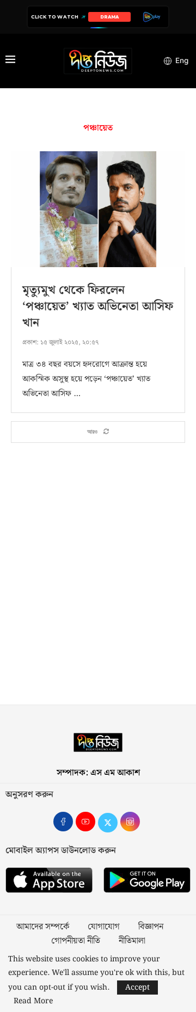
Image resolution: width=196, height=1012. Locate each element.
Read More (33, 1001)
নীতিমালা (132, 941)
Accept (137, 988)
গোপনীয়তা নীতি (75, 941)
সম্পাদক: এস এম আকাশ (98, 773)
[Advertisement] (98, 579)
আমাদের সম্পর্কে (42, 927)
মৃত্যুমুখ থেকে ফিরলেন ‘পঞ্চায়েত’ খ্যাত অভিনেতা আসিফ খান (97, 306)
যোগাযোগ (104, 927)
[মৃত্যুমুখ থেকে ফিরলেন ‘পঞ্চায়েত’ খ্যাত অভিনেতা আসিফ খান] (98, 209)
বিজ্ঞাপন (150, 927)
